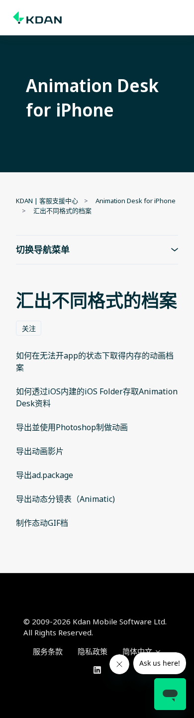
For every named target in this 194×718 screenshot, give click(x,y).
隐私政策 (92, 651)
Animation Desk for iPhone (136, 200)
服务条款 (48, 651)
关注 (29, 328)
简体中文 (138, 651)
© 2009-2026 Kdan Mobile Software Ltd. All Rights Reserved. (95, 627)
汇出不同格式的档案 (62, 210)
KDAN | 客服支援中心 (47, 200)
